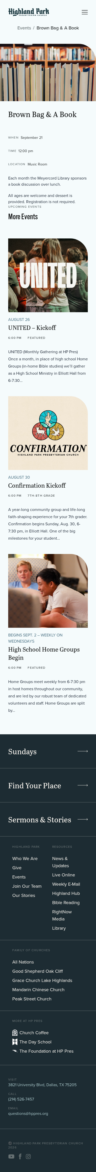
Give (17, 867)
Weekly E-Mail (66, 884)
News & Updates (60, 862)
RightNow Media (62, 915)
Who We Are (25, 858)
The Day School (35, 1042)
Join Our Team (27, 886)
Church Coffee (34, 1032)
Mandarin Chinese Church (38, 989)
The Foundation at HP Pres (46, 1051)
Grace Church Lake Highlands (42, 980)
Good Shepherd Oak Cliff (37, 971)
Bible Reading (66, 902)
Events (24, 28)
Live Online (63, 875)
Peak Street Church (31, 999)
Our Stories (23, 895)
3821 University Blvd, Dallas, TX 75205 (42, 1084)
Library (59, 928)
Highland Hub (66, 893)
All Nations (23, 962)
